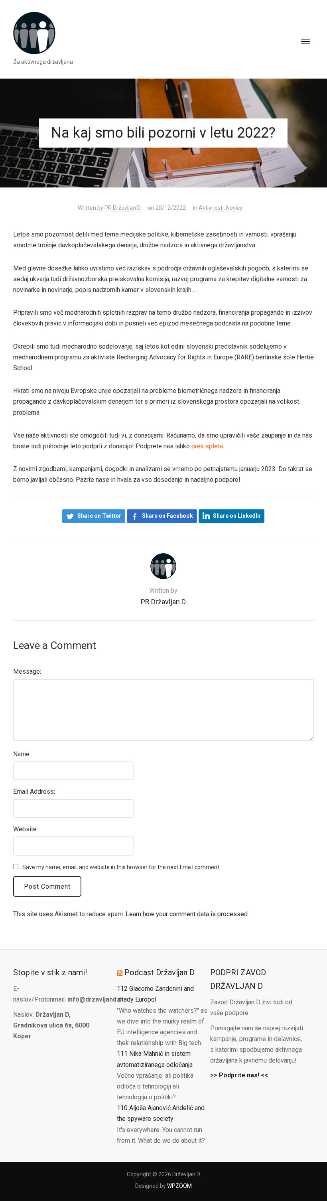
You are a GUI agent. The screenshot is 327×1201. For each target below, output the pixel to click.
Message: (27, 671)
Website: (25, 829)
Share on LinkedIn (236, 516)
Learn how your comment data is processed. (187, 914)
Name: (22, 754)
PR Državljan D (122, 208)
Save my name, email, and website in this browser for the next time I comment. (121, 867)
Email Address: (34, 791)
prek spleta (207, 446)
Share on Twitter (99, 516)
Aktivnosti (211, 208)
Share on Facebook (167, 516)
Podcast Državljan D (159, 972)
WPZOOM (179, 1186)
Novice (234, 208)
